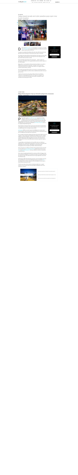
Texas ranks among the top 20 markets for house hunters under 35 (46, 171)
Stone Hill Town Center (33, 117)
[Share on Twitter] (17, 22)
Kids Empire (20, 130)
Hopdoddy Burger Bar (25, 149)
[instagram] (58, 2)
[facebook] (55, 2)
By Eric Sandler (20, 19)
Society (33, 2)
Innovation (44, 2)
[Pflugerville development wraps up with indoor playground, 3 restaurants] (32, 106)
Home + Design (36, 2)
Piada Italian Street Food (30, 148)
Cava (19, 149)
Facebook (24, 48)
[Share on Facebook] (17, 21)
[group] (26, 44)
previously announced (38, 122)
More (49, 2)
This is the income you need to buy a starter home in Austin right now (46, 178)
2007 (43, 159)
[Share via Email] (17, 24)
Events (47, 2)
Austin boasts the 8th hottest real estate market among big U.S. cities (47, 174)
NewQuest (41, 119)
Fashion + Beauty (40, 2)
